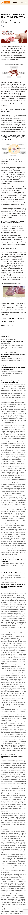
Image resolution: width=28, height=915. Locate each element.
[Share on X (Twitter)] (2, 26)
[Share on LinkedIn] (8, 26)
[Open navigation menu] (25, 2)
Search (22, 2)
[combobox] (16, 2)
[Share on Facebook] (5, 26)
